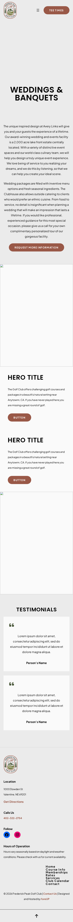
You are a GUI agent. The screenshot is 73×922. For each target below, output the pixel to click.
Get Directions (14, 802)
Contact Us (50, 893)
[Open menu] (38, 10)
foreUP (45, 898)
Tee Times (56, 10)
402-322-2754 (13, 818)
